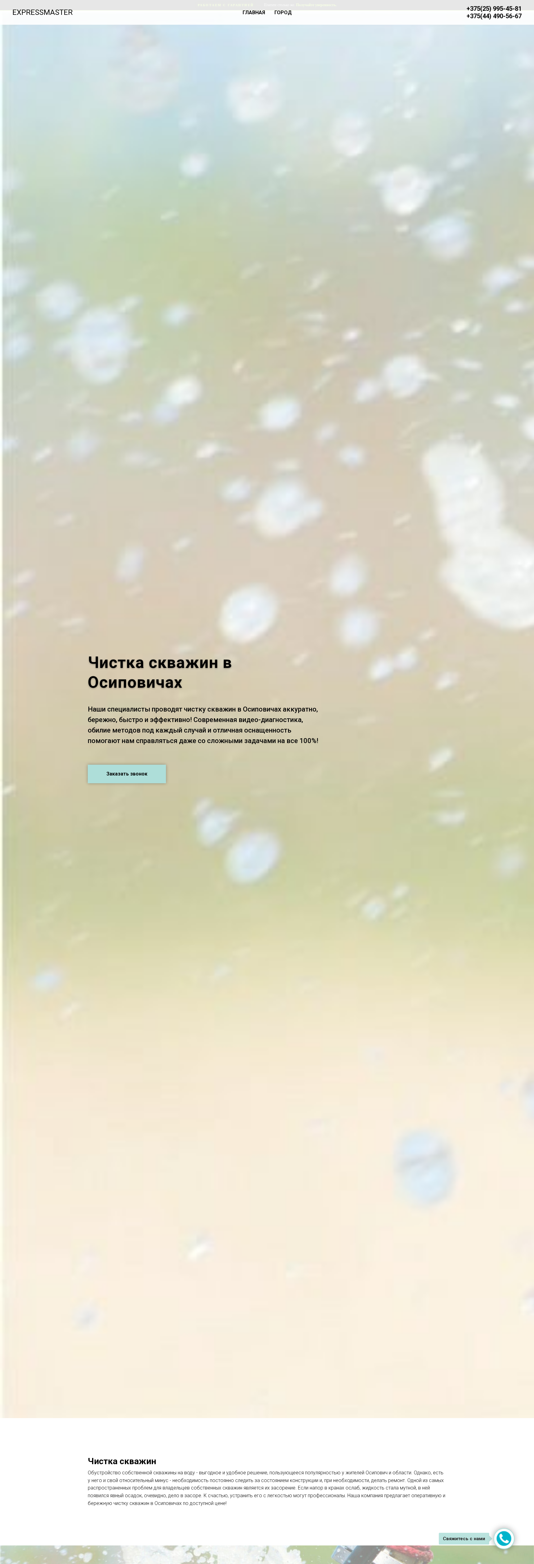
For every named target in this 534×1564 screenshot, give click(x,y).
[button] (127, 774)
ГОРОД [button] (283, 12)
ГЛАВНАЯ (254, 12)
